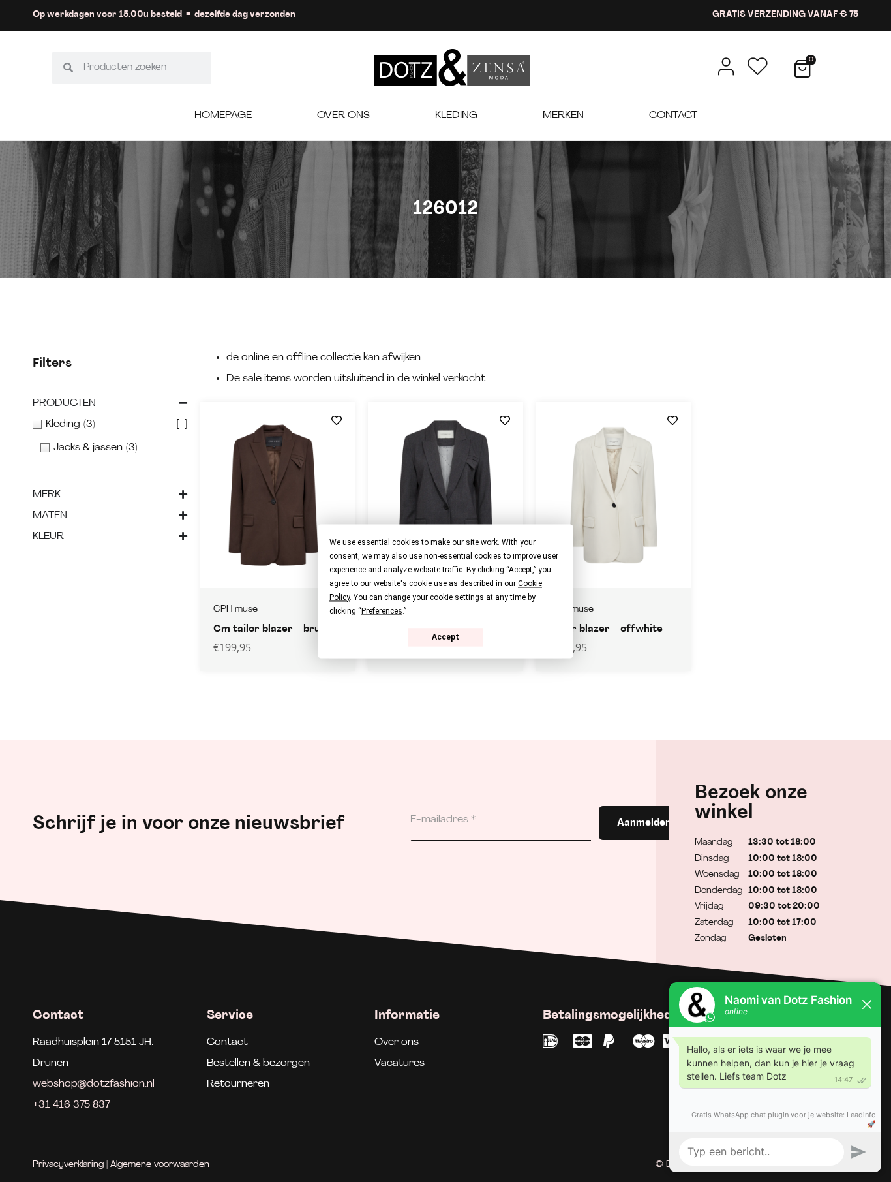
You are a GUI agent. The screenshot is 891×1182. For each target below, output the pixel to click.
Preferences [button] (381, 610)
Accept (445, 637)
